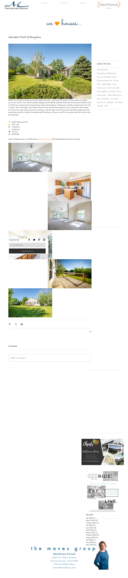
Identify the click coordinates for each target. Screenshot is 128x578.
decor (115, 77)
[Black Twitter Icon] (34, 239)
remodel (100, 106)
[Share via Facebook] (9, 324)
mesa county (101, 95)
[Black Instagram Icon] (44, 239)
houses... (71, 23)
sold (105, 106)
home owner (101, 88)
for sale (115, 80)
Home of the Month (104, 77)
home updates (102, 91)
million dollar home (114, 95)
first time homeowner (104, 80)
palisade (110, 102)
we (49, 23)
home (114, 84)
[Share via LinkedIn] (22, 324)
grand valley (106, 84)
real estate (118, 102)
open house (101, 102)
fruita (98, 84)
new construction (103, 98)
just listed (112, 91)
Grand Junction (102, 70)
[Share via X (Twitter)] (15, 324)
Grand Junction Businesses (106, 73)
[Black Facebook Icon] (29, 239)
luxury (119, 91)
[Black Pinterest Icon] (39, 239)
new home (114, 98)
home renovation (114, 88)
